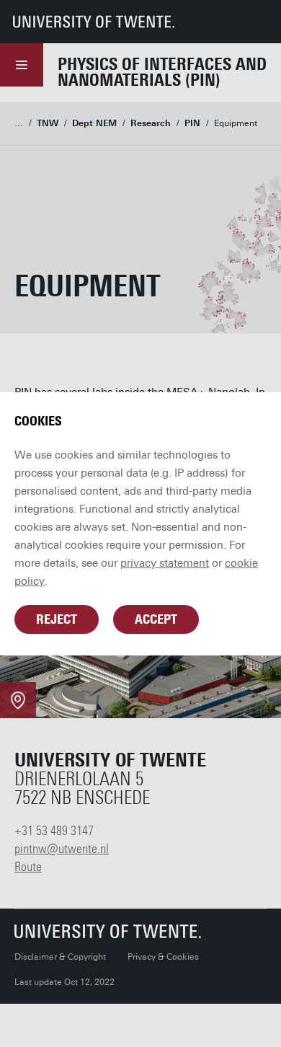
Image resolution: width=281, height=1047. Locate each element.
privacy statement (164, 563)
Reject (56, 619)
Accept (156, 619)
